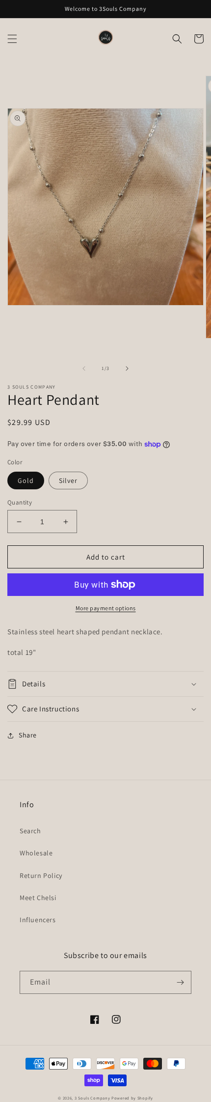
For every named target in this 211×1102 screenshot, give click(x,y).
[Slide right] (127, 368)
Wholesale (36, 852)
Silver (68, 480)
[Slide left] (84, 368)
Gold (26, 480)
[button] (12, 39)
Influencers (38, 919)
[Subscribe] (180, 982)
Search (30, 830)
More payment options (106, 608)
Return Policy (41, 875)
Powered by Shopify (132, 1098)
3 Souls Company (92, 1098)
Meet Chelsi (38, 897)
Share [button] (28, 735)
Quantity (19, 502)
